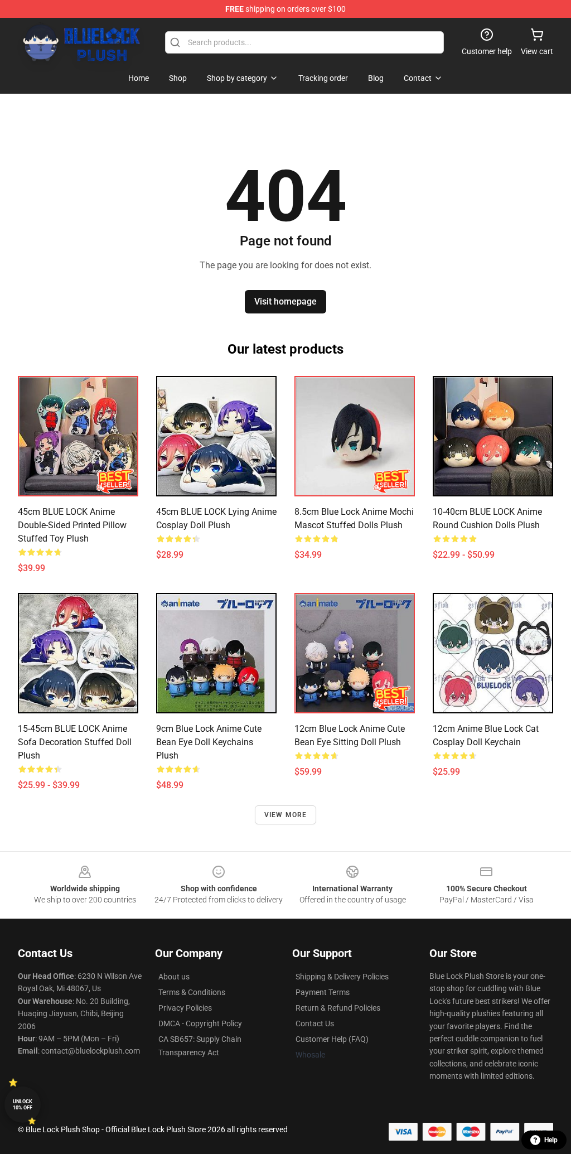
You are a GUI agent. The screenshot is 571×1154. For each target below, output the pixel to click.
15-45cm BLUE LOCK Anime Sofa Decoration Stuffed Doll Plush (75, 742)
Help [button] (551, 1140)
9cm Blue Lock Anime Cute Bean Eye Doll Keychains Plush (209, 742)
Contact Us (315, 1023)
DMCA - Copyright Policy (200, 1023)
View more (285, 815)
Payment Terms (323, 992)
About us (174, 976)
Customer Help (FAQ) (332, 1039)
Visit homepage (285, 301)
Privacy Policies (185, 1007)
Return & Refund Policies (338, 1007)
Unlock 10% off (22, 1104)
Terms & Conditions (191, 992)
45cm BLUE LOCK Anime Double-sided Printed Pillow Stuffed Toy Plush (72, 525)
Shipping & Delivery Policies (342, 976)
